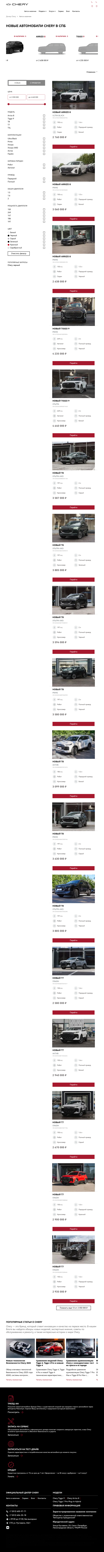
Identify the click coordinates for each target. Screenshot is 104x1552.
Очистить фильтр (18, 253)
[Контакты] (92, 2)
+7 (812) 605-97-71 (17, 1511)
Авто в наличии (13, 1498)
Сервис (25, 1498)
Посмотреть (13, 1412)
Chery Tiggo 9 (59, 1498)
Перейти (73, 147)
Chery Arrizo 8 (73, 1498)
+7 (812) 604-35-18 (17, 1515)
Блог (33, 1498)
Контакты (42, 1498)
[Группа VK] (7, 1527)
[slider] (8, 104)
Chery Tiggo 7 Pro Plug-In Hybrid (67, 1502)
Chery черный (14, 265)
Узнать (11, 1476)
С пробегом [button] (35, 83)
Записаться (13, 1435)
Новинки (91, 72)
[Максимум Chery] (17, 4)
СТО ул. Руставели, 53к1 (19, 1523)
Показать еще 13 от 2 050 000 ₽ (73, 1308)
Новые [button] (17, 83)
